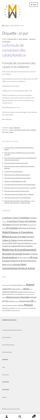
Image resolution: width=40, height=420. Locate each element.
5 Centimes (12, 221)
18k (11, 285)
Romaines (10, 265)
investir (20, 294)
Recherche (20, 416)
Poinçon (28, 304)
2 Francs (33, 218)
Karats (28, 130)
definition (14, 292)
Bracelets (30, 237)
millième (33, 130)
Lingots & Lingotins (10, 246)
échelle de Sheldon (15, 310)
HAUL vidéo (12, 243)
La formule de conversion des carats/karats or (14, 50)
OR (3, 132)
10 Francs (6, 224)
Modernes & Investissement (19, 249)
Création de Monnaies (25, 240)
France (4, 294)
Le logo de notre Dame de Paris (13, 171)
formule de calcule (19, 130)
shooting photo (25, 308)
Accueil (6, 25)
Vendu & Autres (26, 268)
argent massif (15, 289)
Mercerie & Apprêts (25, 246)
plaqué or (15, 305)
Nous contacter (5, 374)
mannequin (32, 294)
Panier (31, 415)
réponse (19, 308)
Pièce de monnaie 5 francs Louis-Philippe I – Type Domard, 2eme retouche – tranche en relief (19, 202)
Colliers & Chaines (9, 240)
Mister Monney (23, 39)
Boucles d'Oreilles (18, 236)
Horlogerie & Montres (24, 243)
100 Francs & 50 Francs (27, 228)
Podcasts (21, 305)
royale (15, 308)
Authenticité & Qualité (7, 352)
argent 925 (6, 289)
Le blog (3, 367)
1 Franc (15, 217)
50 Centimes (12, 228)
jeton (23, 294)
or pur (6, 132)
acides (24, 285)
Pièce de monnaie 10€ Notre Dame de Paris (17, 175)
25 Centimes (31, 225)
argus (21, 289)
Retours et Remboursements (8, 344)
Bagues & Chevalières (22, 232)
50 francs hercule (17, 285)
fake (29, 292)
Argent (6, 232)
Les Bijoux (4, 397)
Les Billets (34, 243)
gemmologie (10, 294)
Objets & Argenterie (23, 258)
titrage (11, 132)
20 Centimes (15, 225)
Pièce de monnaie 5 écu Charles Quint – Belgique (19, 194)
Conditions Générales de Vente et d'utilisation (12, 330)
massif (4, 297)
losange (27, 294)
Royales (16, 264)
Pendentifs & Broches (18, 261)
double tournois (23, 292)
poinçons (5, 308)
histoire (15, 294)
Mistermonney (13, 297)
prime (9, 308)
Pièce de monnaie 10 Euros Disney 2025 (16, 163)
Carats (11, 130)
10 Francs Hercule (6, 285)
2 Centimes (23, 217)
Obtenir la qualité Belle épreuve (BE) (15, 181)
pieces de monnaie (7, 305)
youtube (7, 310)
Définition (17, 128)
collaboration (6, 292)
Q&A (12, 308)
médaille (11, 301)
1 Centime (6, 217)
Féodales (5, 243)
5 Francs (21, 221)
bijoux (26, 288)
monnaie (24, 297)
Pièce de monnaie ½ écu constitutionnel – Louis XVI (20, 188)
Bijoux (11, 128)
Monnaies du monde (12, 253)
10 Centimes (30, 221)
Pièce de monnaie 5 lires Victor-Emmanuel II (17, 198)
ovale (35, 301)
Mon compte (6, 416)
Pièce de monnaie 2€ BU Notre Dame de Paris (17, 178)
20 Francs (23, 224)
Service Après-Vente (6, 337)
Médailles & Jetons (30, 254)
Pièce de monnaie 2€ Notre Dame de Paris (16, 191)
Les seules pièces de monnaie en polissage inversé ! (19, 184)
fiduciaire (33, 292)
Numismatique (9, 257)
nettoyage (16, 301)
